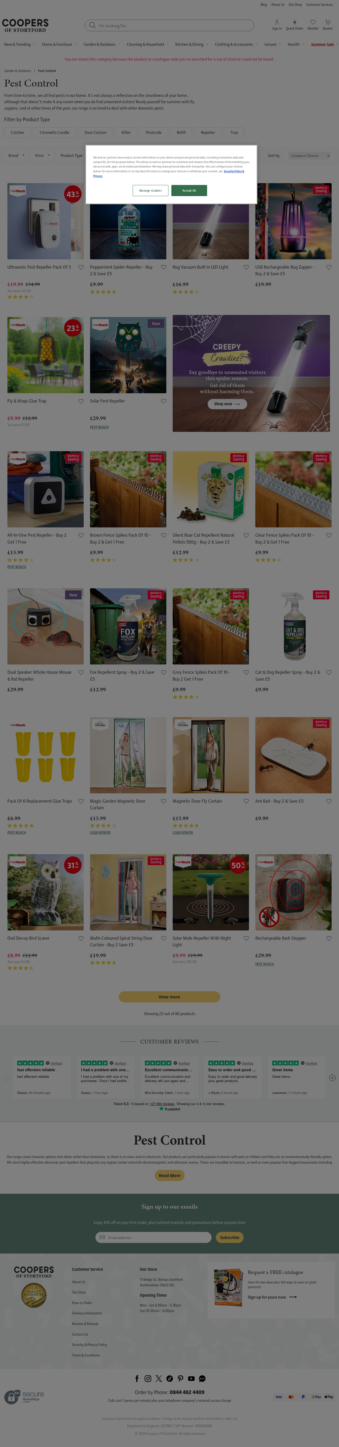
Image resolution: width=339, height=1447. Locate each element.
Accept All (189, 190)
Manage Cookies (150, 190)
